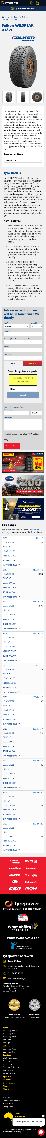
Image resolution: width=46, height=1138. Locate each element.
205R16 (39, 538)
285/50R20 (38, 824)
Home (6, 17)
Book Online (9, 1083)
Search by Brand (9, 1036)
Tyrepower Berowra (25, 8)
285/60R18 (38, 761)
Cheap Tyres (8, 1106)
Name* (7, 331)
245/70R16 (38, 570)
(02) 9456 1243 (15, 973)
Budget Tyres (8, 1103)
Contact (6, 1079)
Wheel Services (9, 1073)
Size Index (7, 1097)
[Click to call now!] (31, 3)
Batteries (6, 1061)
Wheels (6, 1045)
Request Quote (12, 446)
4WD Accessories (10, 1058)
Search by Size (9, 1033)
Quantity (34, 323)
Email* (6, 346)
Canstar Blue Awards (11, 1100)
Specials (7, 1076)
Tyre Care (7, 1039)
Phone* (17, 339)
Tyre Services (8, 1070)
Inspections (7, 1064)
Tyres (5, 1027)
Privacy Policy (15, 437)
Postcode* (8, 354)
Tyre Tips (6, 1042)
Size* (6, 323)
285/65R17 (38, 729)
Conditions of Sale (31, 1130)
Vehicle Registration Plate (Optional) (14, 408)
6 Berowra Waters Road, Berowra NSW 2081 (23, 967)
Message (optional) (11, 417)
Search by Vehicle (10, 1030)
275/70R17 (38, 697)
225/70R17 (38, 633)
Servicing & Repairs (11, 1067)
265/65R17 (38, 665)
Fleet (5, 1086)
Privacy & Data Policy (17, 1130)
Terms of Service (31, 437)
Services (7, 1055)
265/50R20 (38, 792)
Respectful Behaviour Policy (12, 1132)
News (6, 1089)
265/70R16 (38, 602)
